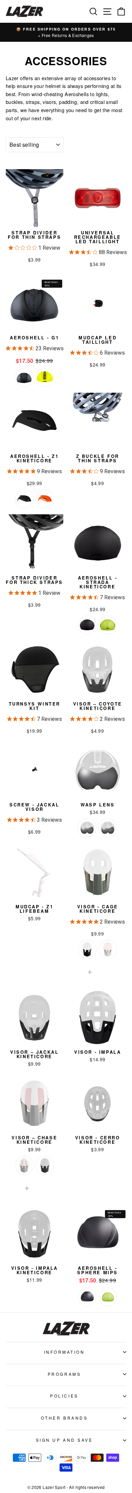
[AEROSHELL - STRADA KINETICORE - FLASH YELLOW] (108, 625)
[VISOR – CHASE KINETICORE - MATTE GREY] (45, 1165)
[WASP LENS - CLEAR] (108, 828)
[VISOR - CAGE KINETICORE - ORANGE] (108, 949)
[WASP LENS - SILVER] (87, 828)
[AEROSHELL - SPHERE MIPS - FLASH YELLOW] (108, 1297)
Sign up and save (64, 1440)
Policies (64, 1396)
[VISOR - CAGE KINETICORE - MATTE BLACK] (87, 949)
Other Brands (64, 1418)
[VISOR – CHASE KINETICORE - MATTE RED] (24, 1165)
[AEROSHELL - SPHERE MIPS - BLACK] (87, 1297)
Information (64, 1352)
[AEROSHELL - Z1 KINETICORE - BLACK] (24, 499)
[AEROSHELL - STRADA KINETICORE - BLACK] (87, 625)
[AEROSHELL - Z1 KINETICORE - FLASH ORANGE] (45, 499)
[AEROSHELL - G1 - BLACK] (24, 377)
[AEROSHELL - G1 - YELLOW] (45, 377)
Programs (64, 1374)
